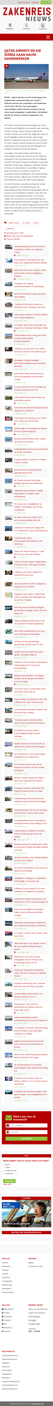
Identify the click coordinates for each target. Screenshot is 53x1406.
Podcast (7, 1331)
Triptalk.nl (5, 1363)
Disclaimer (6, 1277)
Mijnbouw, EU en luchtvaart (17, 1224)
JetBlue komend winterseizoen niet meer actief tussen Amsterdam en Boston (29, 1044)
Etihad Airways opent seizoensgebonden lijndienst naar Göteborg (28, 541)
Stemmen (9, 1181)
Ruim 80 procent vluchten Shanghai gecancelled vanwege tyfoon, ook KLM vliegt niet (30, 610)
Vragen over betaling (36, 1313)
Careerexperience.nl (10, 1385)
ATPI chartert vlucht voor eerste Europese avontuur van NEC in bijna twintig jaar (29, 767)
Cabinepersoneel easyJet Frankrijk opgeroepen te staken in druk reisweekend (28, 493)
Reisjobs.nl (6, 1378)
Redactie (5, 1270)
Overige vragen (34, 1324)
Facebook (8, 1316)
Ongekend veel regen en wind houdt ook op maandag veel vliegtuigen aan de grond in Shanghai (29, 597)
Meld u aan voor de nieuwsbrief (19, 236)
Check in (45, 2)
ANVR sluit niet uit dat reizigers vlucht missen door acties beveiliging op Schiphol (30, 273)
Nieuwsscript (7, 1285)
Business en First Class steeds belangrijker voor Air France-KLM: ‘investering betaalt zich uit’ (28, 959)
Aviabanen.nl (7, 1374)
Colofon (5, 1274)
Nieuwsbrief (6, 1288)
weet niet (9, 1173)
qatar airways (14, 223)
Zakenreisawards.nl (9, 1389)
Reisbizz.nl (6, 1366)
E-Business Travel (35, 1266)
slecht (8, 1167)
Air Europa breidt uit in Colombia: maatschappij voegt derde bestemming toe (31, 1067)
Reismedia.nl (7, 1370)
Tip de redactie (13, 239)
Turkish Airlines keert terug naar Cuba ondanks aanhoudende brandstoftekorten (30, 338)
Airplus (31, 1262)
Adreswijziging (34, 1316)
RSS (5, 1324)
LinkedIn (7, 1320)
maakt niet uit (11, 1170)
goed (8, 1164)
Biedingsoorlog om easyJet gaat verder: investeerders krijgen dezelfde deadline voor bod (31, 847)
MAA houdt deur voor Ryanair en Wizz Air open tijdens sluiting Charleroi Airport (30, 946)
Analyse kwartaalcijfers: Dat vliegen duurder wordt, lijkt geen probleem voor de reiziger (29, 678)
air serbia (26, 223)
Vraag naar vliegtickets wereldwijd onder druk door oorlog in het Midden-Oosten (30, 973)
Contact (5, 1262)
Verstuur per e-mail (15, 233)
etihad (36, 223)
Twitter (7, 1313)
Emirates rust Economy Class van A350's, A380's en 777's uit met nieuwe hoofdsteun (31, 1081)
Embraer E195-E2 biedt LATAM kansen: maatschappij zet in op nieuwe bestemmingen (31, 665)
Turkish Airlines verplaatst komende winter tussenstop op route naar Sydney (29, 833)
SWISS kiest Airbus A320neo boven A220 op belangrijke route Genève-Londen (29, 376)
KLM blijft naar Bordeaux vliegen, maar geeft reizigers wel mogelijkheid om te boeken (30, 1094)
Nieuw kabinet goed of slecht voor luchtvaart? (26, 1161)
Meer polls (7, 1184)
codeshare (10, 228)
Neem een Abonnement (38, 1309)
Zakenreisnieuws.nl (9, 1359)
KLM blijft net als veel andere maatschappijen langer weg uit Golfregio (27, 733)
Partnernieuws (7, 1292)
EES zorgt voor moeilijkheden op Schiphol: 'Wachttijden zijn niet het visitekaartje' (28, 507)
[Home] (26, 14)
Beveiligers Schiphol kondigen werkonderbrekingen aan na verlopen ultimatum (30, 363)
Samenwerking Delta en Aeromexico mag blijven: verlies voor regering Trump (29, 249)
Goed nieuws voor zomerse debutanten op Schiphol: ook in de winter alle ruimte (28, 1007)
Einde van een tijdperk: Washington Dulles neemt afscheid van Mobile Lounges (29, 912)
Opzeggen (32, 1320)
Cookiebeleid (7, 1281)
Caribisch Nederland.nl (10, 1381)
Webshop (8, 1327)
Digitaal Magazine (24, 2)
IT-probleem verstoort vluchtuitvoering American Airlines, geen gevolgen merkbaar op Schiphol (31, 1030)
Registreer (35, 2)
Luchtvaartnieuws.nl (10, 1355)
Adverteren (6, 1266)
